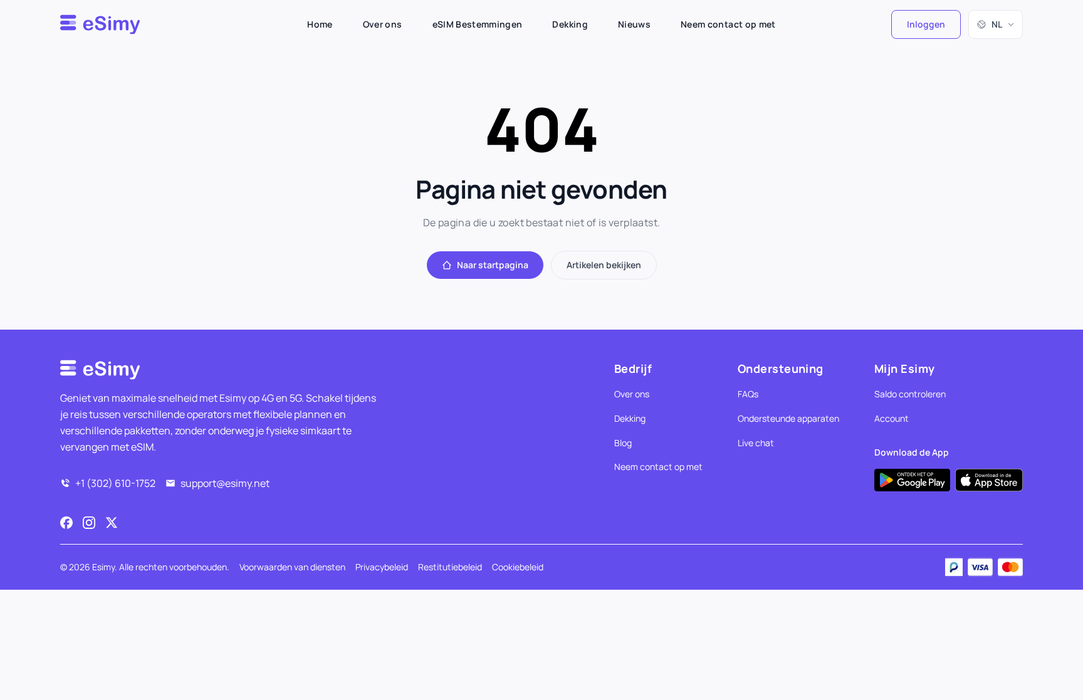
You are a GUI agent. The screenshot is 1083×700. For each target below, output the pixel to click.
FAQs (748, 394)
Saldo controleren (910, 394)
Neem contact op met (728, 24)
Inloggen (926, 24)
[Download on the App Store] (989, 480)
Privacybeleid (381, 567)
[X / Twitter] (111, 522)
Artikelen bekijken (604, 265)
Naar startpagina (492, 265)
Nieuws (634, 24)
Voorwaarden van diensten (292, 567)
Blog (623, 443)
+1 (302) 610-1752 (115, 483)
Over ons (382, 24)
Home (319, 24)
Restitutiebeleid (450, 567)
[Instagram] (89, 522)
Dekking (569, 24)
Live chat (756, 443)
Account (891, 418)
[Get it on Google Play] (912, 480)
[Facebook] (66, 522)
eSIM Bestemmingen (477, 24)
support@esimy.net (224, 483)
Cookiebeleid (517, 567)
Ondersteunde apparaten (788, 418)
